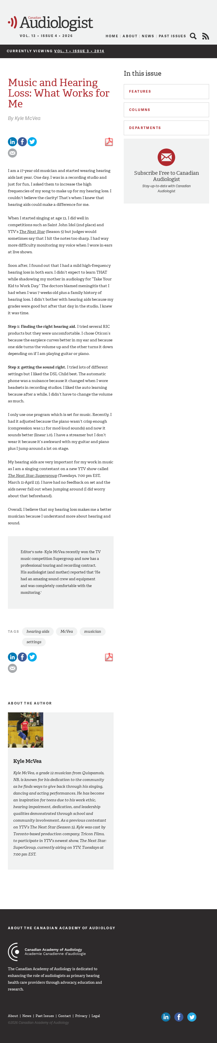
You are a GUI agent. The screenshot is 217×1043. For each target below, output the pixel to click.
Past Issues (172, 36)
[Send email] (12, 156)
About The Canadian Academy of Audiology (62, 928)
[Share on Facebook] (22, 145)
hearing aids (38, 631)
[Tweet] (32, 145)
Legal (96, 1016)
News (148, 36)
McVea (66, 631)
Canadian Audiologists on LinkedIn (165, 1017)
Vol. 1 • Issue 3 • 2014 (79, 51)
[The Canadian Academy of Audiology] (47, 952)
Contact (64, 1016)
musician (92, 631)
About (130, 36)
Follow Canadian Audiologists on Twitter (191, 1017)
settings (34, 642)
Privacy (81, 1016)
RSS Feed (205, 36)
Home (112, 36)
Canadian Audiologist (50, 24)
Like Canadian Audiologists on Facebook (178, 1017)
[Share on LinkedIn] (12, 145)
